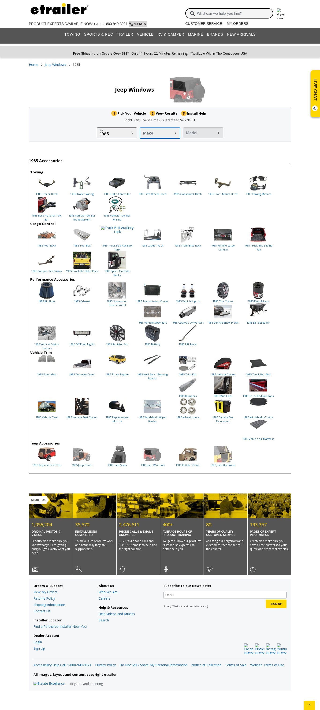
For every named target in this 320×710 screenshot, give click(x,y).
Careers (104, 598)
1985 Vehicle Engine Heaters (46, 346)
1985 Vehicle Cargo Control (223, 247)
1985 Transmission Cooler (152, 301)
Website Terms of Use (267, 665)
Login (37, 642)
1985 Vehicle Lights (188, 301)
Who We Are (108, 592)
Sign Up (39, 648)
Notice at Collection (206, 665)
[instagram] (270, 649)
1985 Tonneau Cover (82, 374)
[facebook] (248, 649)
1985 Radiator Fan (117, 344)
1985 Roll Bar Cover (188, 465)
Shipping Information (49, 604)
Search (104, 620)
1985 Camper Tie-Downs (46, 271)
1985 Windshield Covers (258, 417)
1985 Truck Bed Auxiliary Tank (117, 247)
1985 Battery (152, 344)
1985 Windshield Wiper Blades (152, 419)
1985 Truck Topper (117, 374)
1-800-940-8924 (115, 24)
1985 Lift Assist (188, 344)
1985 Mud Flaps (222, 396)
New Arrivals (241, 34)
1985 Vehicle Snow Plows (222, 322)
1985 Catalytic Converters (188, 322)
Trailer (125, 34)
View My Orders (45, 592)
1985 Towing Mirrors (258, 194)
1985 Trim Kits (188, 374)
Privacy (167, 606)
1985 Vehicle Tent (47, 417)
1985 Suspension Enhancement (117, 303)
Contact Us (41, 611)
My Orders (237, 24)
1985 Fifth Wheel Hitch (152, 194)
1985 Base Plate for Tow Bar (47, 217)
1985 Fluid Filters (258, 301)
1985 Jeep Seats (117, 465)
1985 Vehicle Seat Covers (81, 417)
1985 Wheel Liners (187, 417)
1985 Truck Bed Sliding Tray (258, 247)
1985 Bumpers (188, 396)
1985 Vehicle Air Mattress (258, 439)
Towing (72, 34)
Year (102, 130)
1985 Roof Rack (46, 245)
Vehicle (145, 34)
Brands (215, 34)
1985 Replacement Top (46, 465)
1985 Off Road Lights (81, 344)
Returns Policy (44, 598)
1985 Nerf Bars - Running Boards (152, 376)
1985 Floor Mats (46, 374)
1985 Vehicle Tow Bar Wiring (117, 217)
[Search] (192, 13)
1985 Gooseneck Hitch (188, 194)
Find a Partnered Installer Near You (60, 626)
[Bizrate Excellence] (49, 684)
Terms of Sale (235, 665)
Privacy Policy (105, 665)
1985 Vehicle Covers (222, 374)
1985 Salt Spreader (258, 322)
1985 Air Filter (46, 301)
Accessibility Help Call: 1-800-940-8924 (62, 665)
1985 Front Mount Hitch (223, 194)
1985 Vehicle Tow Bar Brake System (82, 217)
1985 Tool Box (82, 245)
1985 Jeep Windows (152, 465)
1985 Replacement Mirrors (117, 419)
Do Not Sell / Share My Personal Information (153, 665)
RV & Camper (170, 34)
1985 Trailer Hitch (47, 194)
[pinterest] (259, 649)
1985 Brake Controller (117, 194)
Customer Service (203, 24)
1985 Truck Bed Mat (258, 374)
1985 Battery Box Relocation (222, 419)
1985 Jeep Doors (82, 465)
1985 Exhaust (82, 301)
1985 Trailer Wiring (82, 194)
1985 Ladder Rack (152, 245)
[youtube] (282, 649)
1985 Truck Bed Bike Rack (82, 271)
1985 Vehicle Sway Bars (152, 322)
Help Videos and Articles (117, 614)
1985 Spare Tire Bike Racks (117, 273)
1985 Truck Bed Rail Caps (258, 396)
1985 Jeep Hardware (222, 465)
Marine (195, 34)
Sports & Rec (98, 34)
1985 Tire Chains (223, 301)
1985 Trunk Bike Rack (188, 245)
